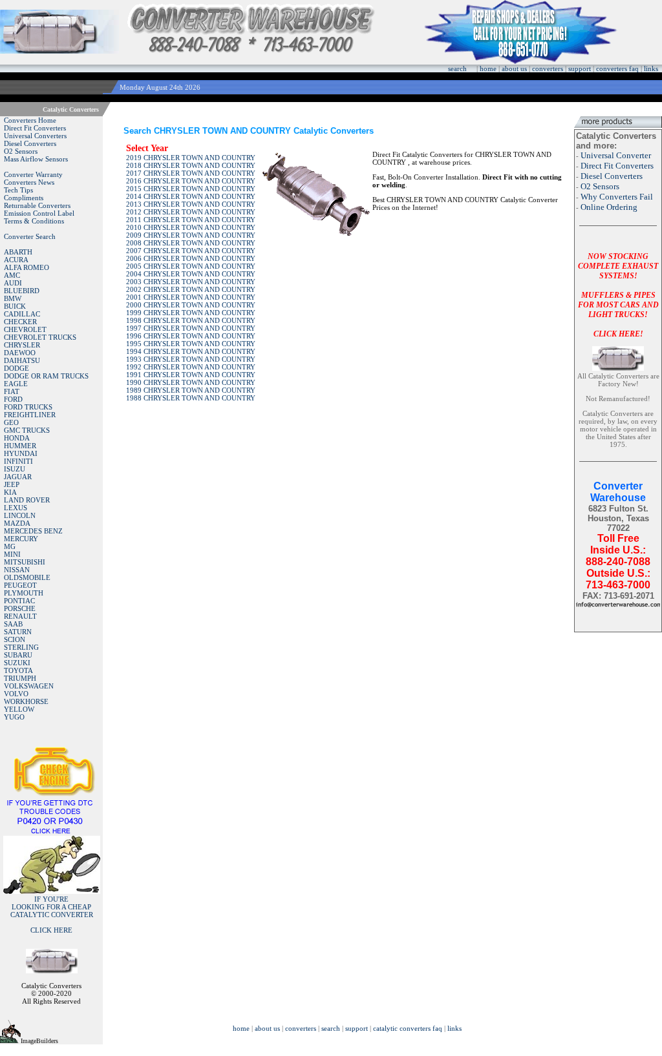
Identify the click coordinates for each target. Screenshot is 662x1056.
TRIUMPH (20, 678)
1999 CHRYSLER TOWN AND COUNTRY (190, 312)
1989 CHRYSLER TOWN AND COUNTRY (190, 390)
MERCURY (21, 539)
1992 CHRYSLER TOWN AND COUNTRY (190, 367)
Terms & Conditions (34, 221)
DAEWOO (20, 353)
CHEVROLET (25, 329)
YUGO (14, 717)
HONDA (17, 438)
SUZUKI (17, 663)
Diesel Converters (30, 143)
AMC (12, 275)
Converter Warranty (33, 174)
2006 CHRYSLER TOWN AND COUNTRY (190, 258)
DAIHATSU (22, 360)
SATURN (18, 632)
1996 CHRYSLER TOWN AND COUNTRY (190, 336)
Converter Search (30, 236)
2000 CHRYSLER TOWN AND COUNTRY (190, 305)
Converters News (29, 182)
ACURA (16, 260)
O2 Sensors (20, 151)
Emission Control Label (39, 213)
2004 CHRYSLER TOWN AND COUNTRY (190, 274)
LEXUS (15, 508)
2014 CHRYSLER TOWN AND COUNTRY (190, 196)
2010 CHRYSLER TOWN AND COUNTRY (190, 227)
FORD (13, 399)
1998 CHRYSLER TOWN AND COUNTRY (190, 320)
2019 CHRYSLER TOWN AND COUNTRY (190, 157)
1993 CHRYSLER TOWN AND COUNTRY (190, 359)
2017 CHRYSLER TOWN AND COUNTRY (190, 173)
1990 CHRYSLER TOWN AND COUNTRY (190, 382)
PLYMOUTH (23, 593)
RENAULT (20, 616)
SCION (14, 639)
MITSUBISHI (24, 562)
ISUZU (14, 469)
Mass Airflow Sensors (36, 159)
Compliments (23, 198)
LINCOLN (20, 515)
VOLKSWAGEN (29, 686)
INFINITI (18, 461)
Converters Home (30, 120)
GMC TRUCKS (27, 430)
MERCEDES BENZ (33, 531)
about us (514, 68)
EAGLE (16, 384)
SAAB (13, 624)
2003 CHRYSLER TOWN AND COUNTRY (190, 281)
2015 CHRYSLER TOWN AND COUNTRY (190, 188)
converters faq (617, 68)
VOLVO (16, 694)
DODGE (16, 368)
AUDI (13, 283)
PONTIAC (19, 601)
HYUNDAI (20, 453)
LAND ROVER (27, 500)
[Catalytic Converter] (51, 832)
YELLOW (19, 709)
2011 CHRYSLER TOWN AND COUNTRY (190, 219)
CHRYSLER (22, 345)
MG (10, 546)
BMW (12, 298)
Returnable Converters (37, 205)
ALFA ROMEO (26, 267)
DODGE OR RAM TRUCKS (46, 376)
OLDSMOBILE (27, 577)
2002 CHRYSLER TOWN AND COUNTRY (190, 289)
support (579, 68)
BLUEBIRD (21, 291)
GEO (11, 422)
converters (547, 68)
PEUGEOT (20, 585)
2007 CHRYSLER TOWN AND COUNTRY (190, 250)
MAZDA (17, 523)
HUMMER (20, 446)
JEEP (11, 484)
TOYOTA (18, 670)
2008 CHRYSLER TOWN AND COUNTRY (190, 243)
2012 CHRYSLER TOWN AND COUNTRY (190, 212)
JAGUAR (18, 477)
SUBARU (18, 655)
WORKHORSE (26, 701)
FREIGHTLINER (30, 415)
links (651, 68)
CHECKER (20, 322)
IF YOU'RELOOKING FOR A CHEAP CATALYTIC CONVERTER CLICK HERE (51, 914)
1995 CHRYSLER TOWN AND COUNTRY (190, 343)
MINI (12, 554)
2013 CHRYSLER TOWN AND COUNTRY (190, 204)
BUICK (15, 306)
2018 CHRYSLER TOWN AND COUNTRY (190, 165)
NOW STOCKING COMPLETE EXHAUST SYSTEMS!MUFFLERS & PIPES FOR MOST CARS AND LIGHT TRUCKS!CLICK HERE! (618, 295)
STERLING (21, 647)
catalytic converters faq (407, 1028)
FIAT (11, 391)
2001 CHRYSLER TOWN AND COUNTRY (190, 297)
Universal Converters (35, 136)
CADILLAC (22, 314)
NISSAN (17, 570)
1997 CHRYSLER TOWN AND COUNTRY (190, 328)
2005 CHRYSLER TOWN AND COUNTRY (190, 266)
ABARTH (18, 252)
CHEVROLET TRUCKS (40, 337)
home (488, 68)
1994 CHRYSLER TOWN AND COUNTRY (190, 351)
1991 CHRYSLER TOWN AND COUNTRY (190, 374)
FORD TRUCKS (28, 407)
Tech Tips (18, 190)
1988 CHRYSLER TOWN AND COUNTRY (190, 398)
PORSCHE (20, 608)
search (457, 68)
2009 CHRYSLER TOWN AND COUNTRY (190, 235)
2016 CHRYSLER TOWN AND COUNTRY (190, 181)
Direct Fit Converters (35, 128)
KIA (10, 492)
